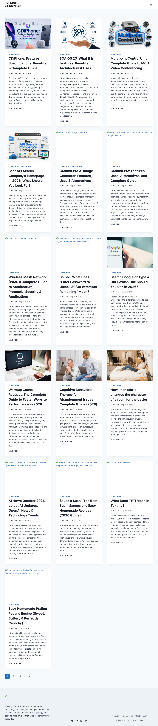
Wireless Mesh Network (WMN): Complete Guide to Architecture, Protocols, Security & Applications (28, 286)
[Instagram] (81, 721)
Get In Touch (141, 716)
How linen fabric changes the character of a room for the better (129, 394)
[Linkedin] (86, 721)
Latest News (14, 54)
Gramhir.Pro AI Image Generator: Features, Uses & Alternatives (76, 176)
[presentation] (28, 34)
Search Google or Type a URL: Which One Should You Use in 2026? (130, 282)
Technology (25, 167)
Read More (15, 108)
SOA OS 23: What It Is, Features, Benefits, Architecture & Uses (77, 63)
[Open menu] (151, 4)
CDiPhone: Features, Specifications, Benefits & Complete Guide (27, 63)
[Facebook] (72, 721)
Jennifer (14, 73)
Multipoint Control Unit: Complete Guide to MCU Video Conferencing (130, 63)
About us (116, 716)
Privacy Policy (122, 720)
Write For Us (137, 720)
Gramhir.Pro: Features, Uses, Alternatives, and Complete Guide (129, 176)
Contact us (128, 716)
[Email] (77, 721)
